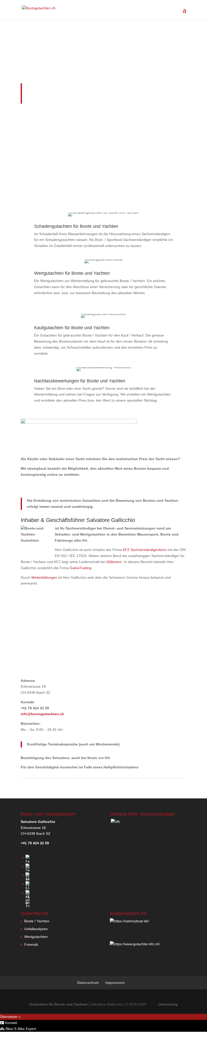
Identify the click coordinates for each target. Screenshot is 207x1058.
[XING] (27, 903)
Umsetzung (168, 1004)
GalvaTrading (80, 568)
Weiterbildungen (44, 577)
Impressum (115, 983)
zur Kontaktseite (103, 646)
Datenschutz (88, 983)
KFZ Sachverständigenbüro (145, 550)
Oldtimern (114, 562)
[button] (8, 1023)
